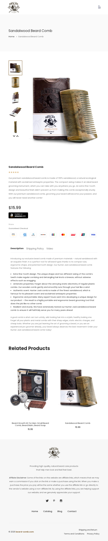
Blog (59, 511)
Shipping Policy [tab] (35, 248)
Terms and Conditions (74, 533)
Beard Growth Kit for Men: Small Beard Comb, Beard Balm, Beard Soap (30, 424)
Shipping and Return (88, 530)
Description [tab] (17, 248)
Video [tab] (49, 248)
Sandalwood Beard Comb (77, 423)
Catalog (47, 511)
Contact (72, 511)
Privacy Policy (93, 533)
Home (13, 36)
